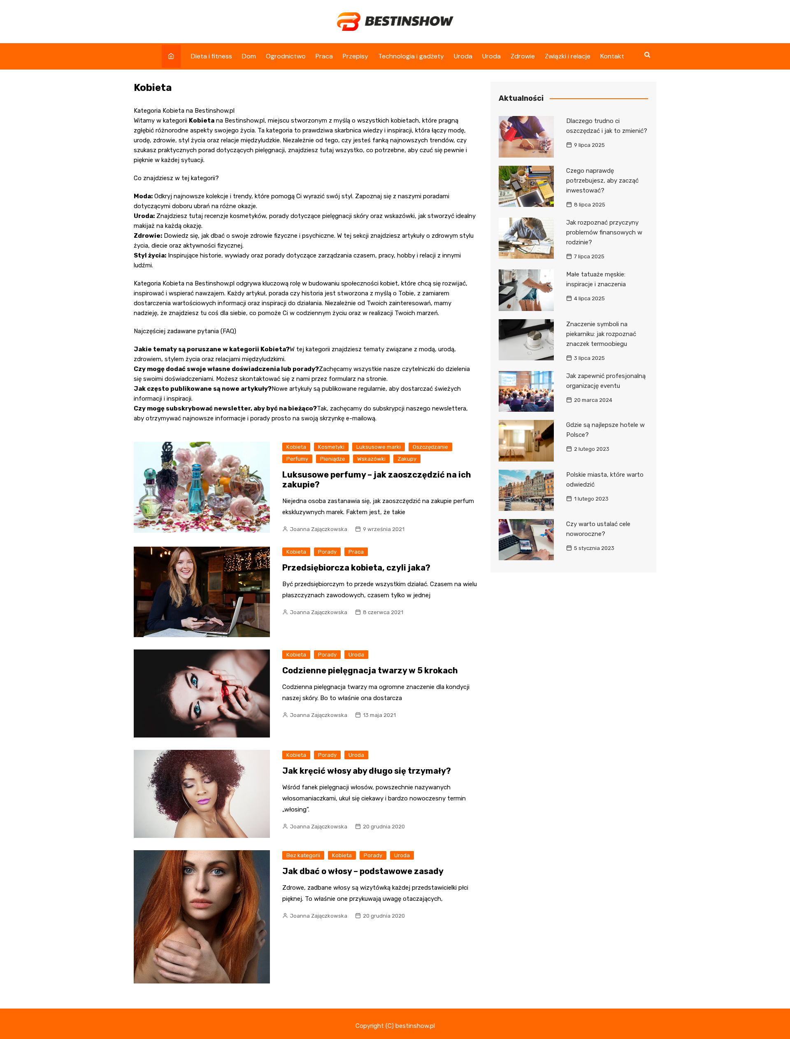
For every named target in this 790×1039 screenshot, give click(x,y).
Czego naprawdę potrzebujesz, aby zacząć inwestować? (602, 180)
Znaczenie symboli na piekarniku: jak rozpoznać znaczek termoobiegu (601, 334)
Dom (249, 56)
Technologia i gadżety (411, 56)
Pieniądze (332, 459)
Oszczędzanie (430, 447)
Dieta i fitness (211, 56)
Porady (327, 552)
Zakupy (406, 459)
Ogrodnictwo (286, 56)
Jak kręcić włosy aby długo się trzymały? (366, 771)
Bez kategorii (303, 855)
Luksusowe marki (378, 447)
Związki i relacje (567, 56)
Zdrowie (523, 56)
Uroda (463, 56)
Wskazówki (371, 459)
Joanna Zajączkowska (318, 529)
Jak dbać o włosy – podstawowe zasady (363, 871)
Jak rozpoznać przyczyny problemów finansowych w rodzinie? (604, 232)
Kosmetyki (331, 447)
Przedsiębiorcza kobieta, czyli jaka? (356, 568)
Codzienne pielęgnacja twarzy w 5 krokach (370, 670)
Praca (324, 56)
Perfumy (297, 459)
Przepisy (355, 56)
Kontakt (612, 56)
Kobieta (296, 447)
